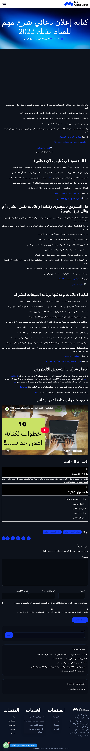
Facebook (11, 721)
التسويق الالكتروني (43, 39)
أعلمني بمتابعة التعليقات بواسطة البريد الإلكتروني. (70, 612)
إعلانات (49, 178)
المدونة (56, 729)
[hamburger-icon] (4, 4)
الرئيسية (56, 717)
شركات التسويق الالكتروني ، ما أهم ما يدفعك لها (63, 361)
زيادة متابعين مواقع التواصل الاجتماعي (67, 193)
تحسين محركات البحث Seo (34, 721)
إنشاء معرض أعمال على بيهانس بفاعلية (71, 663)
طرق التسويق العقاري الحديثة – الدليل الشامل (68, 658)
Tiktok (12, 733)
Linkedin (11, 729)
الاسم (82, 591)
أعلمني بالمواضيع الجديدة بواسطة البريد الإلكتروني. (34, 612)
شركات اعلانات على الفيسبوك (70, 137)
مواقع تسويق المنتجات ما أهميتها (69, 279)
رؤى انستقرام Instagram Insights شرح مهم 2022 (71, 142)
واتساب (12, 717)
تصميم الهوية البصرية (36, 717)
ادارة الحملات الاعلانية (52, 532)
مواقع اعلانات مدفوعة (73, 356)
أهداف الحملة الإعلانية (72, 532)
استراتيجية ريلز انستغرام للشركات (72, 671)
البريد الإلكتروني (48, 591)
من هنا (37, 392)
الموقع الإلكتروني (22, 591)
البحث (83, 631)
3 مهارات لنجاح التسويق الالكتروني (69, 198)
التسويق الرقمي (29, 39)
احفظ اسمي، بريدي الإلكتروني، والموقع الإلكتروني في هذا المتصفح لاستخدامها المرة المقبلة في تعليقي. (51, 603)
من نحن (56, 721)
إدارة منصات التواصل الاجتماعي (36, 730)
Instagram (11, 725)
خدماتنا (56, 725)
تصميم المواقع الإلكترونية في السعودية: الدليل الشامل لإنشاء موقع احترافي (58, 667)
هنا (15, 382)
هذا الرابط (23, 387)
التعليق (85, 557)
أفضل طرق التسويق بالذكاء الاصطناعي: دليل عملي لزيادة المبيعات (61, 654)
